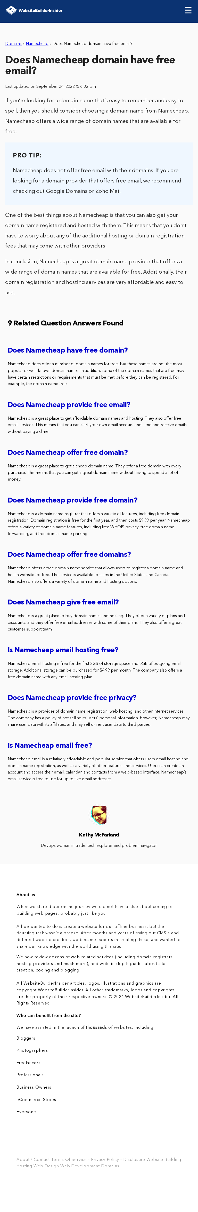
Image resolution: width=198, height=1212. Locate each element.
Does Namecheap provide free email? (69, 405)
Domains (13, 44)
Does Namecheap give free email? (63, 602)
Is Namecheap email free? (50, 746)
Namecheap (37, 44)
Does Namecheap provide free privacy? (72, 698)
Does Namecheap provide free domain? (72, 500)
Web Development (80, 1166)
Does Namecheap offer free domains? (69, 555)
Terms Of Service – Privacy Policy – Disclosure (98, 1160)
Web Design (46, 1166)
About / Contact (33, 1160)
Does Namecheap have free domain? (68, 350)
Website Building (163, 1160)
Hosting (24, 1166)
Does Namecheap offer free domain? (68, 453)
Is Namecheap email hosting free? (63, 650)
